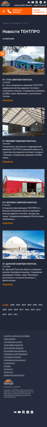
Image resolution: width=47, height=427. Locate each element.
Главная (6, 23)
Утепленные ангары (13, 342)
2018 (16, 310)
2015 (33, 310)
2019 (10, 310)
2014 (38, 310)
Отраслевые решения (13, 345)
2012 (10, 314)
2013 (5, 314)
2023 (29, 305)
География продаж (12, 357)
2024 (24, 305)
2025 (18, 305)
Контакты (8, 369)
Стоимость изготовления (15, 354)
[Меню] (4, 11)
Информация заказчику (15, 360)
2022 (35, 305)
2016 (27, 310)
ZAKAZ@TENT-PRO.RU (23, 5)
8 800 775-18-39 (40, 5)
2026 (12, 305)
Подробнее (8, 100)
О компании (16, 23)
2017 (21, 310)
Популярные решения (13, 348)
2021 (41, 305)
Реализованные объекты (15, 351)
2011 (16, 314)
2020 (5, 310)
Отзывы (7, 366)
